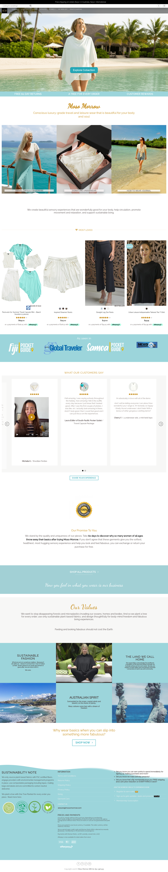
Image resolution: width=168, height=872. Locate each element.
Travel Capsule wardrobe (29, 190)
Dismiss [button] (109, 2)
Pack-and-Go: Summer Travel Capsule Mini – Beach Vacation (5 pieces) (21, 313)
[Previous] (7, 424)
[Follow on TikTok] (86, 863)
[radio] (60, 308)
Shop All (15, 9)
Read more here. (15, 797)
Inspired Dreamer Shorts (63, 312)
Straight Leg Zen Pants (104, 312)
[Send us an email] (89, 863)
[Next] (161, 424)
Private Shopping (76, 9)
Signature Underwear (84, 190)
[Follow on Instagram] (82, 863)
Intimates (43, 9)
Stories (52, 9)
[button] (158, 6)
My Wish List (62, 9)
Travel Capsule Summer (28, 9)
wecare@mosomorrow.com (69, 808)
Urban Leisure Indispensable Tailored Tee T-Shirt (146, 312)
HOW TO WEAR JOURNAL (139, 191)
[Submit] (30, 6)
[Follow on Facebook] (78, 863)
